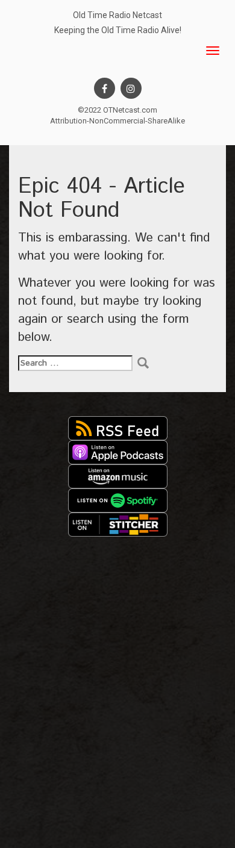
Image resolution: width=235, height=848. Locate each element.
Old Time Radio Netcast (117, 15)
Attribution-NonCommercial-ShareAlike (117, 120)
